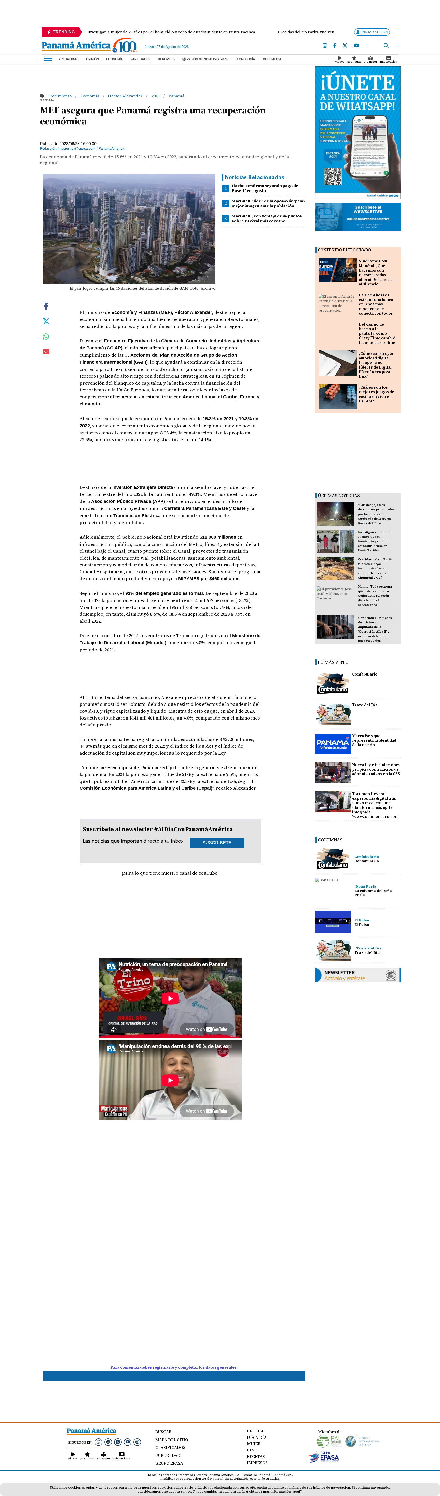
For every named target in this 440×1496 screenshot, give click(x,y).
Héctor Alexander (125, 96)
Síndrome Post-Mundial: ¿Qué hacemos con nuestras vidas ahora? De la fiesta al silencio (376, 272)
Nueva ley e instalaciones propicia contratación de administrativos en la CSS (376, 769)
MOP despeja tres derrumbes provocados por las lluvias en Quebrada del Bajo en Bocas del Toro (376, 514)
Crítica (255, 1431)
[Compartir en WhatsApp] (46, 338)
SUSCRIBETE (217, 842)
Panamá (176, 96)
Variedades (140, 59)
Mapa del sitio (171, 1439)
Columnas (330, 840)
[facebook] (334, 46)
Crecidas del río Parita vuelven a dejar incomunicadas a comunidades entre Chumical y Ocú (375, 568)
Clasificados (170, 1447)
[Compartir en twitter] (46, 321)
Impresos (257, 1462)
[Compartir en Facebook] (46, 306)
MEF (156, 96)
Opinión (92, 59)
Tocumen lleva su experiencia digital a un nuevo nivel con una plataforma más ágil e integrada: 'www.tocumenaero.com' (376, 805)
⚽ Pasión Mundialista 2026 (205, 59)
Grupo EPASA (169, 1463)
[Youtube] (356, 46)
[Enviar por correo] (46, 353)
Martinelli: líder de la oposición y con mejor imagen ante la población (268, 203)
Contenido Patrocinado (344, 250)
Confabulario (365, 674)
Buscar (163, 1431)
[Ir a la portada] (76, 46)
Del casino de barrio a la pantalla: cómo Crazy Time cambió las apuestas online (377, 333)
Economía (114, 59)
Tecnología (245, 59)
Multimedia (272, 59)
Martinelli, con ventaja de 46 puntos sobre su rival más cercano (267, 218)
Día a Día (257, 1437)
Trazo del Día (364, 705)
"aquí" (296, 1491)
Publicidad (168, 1455)
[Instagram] (325, 46)
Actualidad (68, 59)
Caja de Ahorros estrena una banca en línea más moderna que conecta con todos (376, 304)
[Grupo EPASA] (324, 1461)
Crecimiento (60, 96)
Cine (252, 1450)
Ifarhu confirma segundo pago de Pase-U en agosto (265, 188)
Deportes (166, 59)
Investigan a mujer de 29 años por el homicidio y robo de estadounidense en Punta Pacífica (374, 541)
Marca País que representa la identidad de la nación (374, 740)
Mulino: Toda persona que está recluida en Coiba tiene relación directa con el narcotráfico (375, 595)
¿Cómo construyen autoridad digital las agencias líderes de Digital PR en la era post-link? (376, 365)
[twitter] (344, 46)
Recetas (256, 1456)
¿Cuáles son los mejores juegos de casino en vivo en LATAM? (376, 394)
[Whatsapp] (98, 1442)
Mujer (253, 1443)
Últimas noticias (339, 495)
